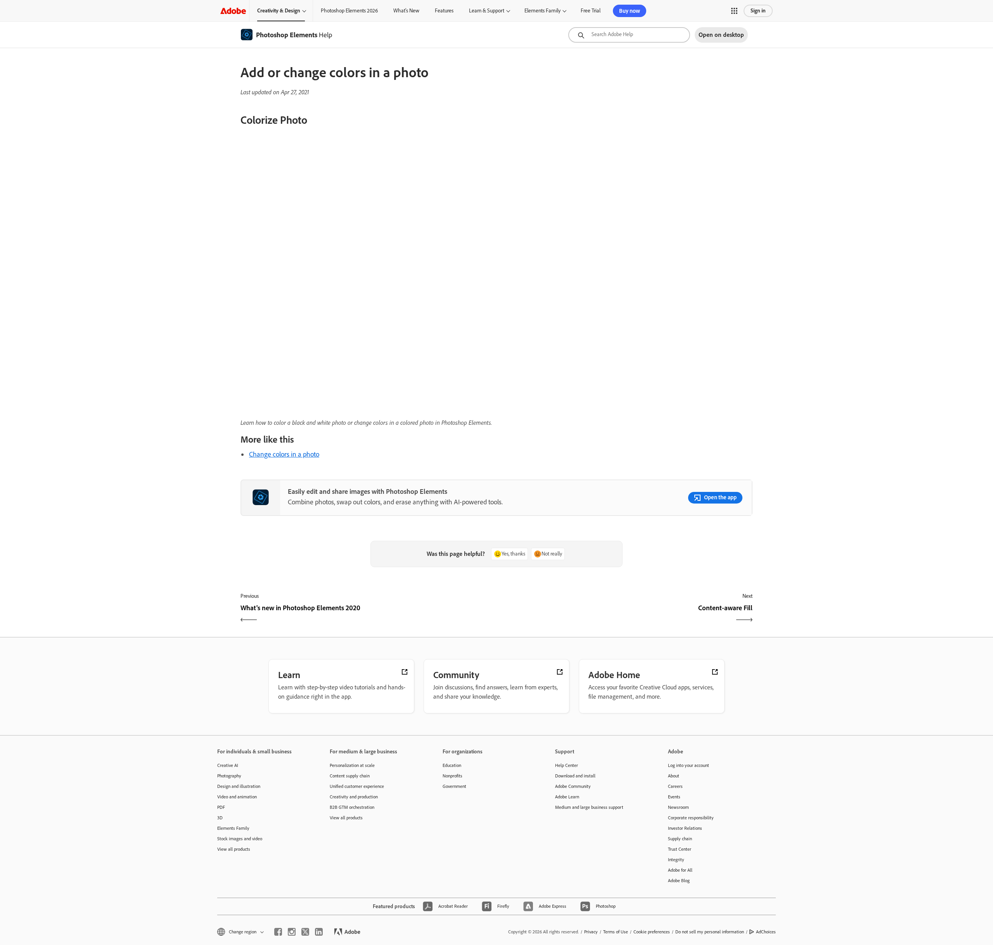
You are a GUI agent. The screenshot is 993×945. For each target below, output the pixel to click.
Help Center (566, 765)
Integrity (676, 859)
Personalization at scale (352, 765)
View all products (233, 849)
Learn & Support (486, 10)
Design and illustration (238, 786)
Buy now (629, 10)
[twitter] (305, 932)
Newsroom (678, 807)
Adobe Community (573, 786)
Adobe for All (680, 870)
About (673, 776)
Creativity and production (354, 797)
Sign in (758, 10)
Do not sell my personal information (709, 932)
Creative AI (227, 765)
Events (674, 797)
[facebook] (278, 932)
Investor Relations (685, 828)
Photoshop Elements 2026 (349, 10)
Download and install (575, 776)
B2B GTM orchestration (352, 807)
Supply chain (680, 838)
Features (444, 10)
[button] (734, 11)
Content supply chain (350, 776)
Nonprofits (452, 776)
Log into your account (688, 765)
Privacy (591, 932)
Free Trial (590, 10)
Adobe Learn (567, 797)
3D (220, 817)
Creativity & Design (278, 10)
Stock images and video (239, 838)
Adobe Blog (679, 880)
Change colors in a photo (284, 454)
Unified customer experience (357, 786)
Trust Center (679, 849)
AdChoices (766, 932)
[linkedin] (319, 932)
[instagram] (292, 932)
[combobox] (629, 35)
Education (452, 765)
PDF (221, 807)
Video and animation (237, 797)
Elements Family (542, 10)
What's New (406, 10)
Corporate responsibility (691, 817)
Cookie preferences (651, 932)
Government (454, 786)
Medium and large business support (589, 807)
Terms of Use (615, 932)
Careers (675, 786)
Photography (229, 776)
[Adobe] (233, 10)
